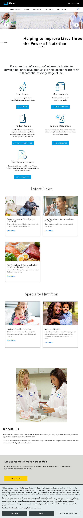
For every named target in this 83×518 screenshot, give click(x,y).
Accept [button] (15, 513)
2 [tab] (40, 46)
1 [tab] (38, 46)
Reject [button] (41, 513)
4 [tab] (44, 46)
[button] (78, 9)
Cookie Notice (13, 508)
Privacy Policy (26, 508)
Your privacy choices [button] (68, 513)
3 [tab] (42, 46)
